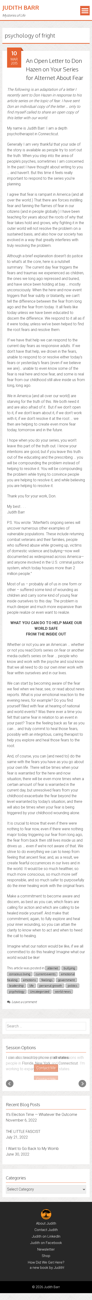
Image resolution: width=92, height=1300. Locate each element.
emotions (29, 980)
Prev (9, 1079)
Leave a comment (24, 1002)
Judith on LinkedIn (46, 1232)
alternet (52, 968)
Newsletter (46, 1245)
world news (63, 991)
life (31, 985)
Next (82, 1079)
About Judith (46, 1219)
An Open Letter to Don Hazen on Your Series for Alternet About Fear (54, 69)
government (66, 980)
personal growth (50, 985)
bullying (69, 968)
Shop (46, 1251)
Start (44, 1072)
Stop (48, 1072)
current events (45, 974)
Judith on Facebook (46, 1238)
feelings (47, 980)
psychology (16, 991)
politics (72, 985)
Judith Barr (20, 7)
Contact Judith (46, 1225)
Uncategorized (39, 991)
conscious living (19, 974)
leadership (16, 985)
